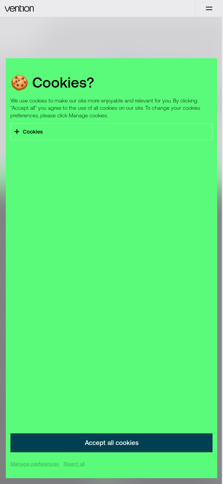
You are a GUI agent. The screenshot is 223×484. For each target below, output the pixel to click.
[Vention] (97, 8)
